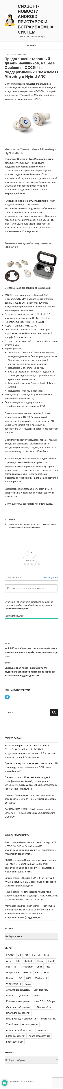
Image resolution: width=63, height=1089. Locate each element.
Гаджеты (10, 995)
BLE (17, 960)
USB (19, 978)
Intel (8, 966)
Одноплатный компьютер (19, 1007)
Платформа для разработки (21, 1018)
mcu (48, 966)
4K (19, 955)
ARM (8, 960)
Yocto (28, 983)
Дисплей (23, 995)
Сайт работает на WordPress (19, 1081)
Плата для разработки (18, 1012)
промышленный (14, 1041)
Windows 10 (41, 978)
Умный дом (12, 1024)
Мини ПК (38, 1001)
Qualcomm (41, 524)
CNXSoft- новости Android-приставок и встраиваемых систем (35, 19)
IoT (15, 966)
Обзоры (51, 1001)
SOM (46, 972)
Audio (20, 524)
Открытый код (44, 1007)
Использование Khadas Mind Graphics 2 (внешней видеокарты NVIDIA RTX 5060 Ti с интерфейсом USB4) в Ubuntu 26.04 (31, 895)
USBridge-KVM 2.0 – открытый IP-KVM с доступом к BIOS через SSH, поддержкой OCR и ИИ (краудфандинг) (30, 881)
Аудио (12, 520)
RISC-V (27, 972)
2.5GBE (10, 955)
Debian (40, 960)
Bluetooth (29, 524)
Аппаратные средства (18, 989)
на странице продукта (44, 477)
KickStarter (27, 966)
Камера (36, 995)
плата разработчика (39, 1035)
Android (13, 524)
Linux (39, 966)
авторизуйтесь (50, 577)
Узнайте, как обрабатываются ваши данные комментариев (28, 606)
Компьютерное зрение (18, 1001)
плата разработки (15, 1035)
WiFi (28, 978)
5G (26, 955)
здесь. (49, 503)
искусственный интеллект (20, 1030)
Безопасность (40, 989)
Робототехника (48, 1018)
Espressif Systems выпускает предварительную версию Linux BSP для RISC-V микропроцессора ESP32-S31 (30, 798)
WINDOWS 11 (13, 983)
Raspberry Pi (12, 972)
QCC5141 (21, 298)
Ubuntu (9, 978)
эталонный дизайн (30, 527)
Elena (23, 54)
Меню (33, 45)
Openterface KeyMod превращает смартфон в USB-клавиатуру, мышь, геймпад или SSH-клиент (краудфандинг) (31, 767)
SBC (37, 972)
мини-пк (42, 1030)
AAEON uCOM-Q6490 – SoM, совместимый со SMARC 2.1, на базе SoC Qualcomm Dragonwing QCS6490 (30, 812)
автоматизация (30, 1024)
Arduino (47, 955)
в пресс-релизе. (13, 481)
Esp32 (51, 960)
